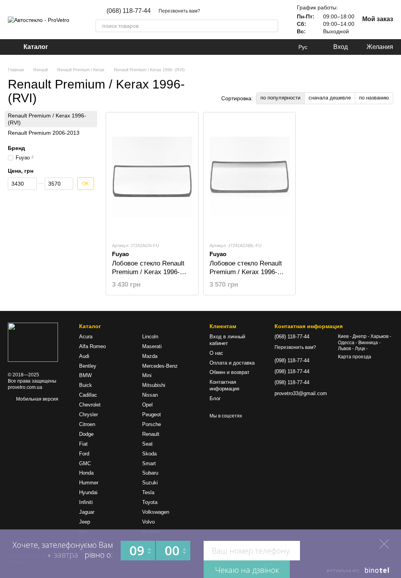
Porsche (151, 424)
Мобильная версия (36, 399)
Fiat (83, 444)
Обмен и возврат (229, 372)
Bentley (87, 366)
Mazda (149, 356)
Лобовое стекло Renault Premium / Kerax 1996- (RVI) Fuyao (148, 272)
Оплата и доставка (232, 363)
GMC (85, 463)
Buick (85, 385)
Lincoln (150, 337)
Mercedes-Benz (160, 366)
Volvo (148, 522)
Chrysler (88, 414)
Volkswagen (155, 512)
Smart (149, 463)
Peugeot (151, 414)
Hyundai (88, 492)
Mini (147, 375)
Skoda (149, 454)
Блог (215, 398)
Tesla (148, 492)
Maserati (152, 346)
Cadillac (88, 395)
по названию (374, 98)
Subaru (150, 473)
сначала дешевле (330, 98)
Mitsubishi (153, 385)
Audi (84, 356)
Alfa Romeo (92, 346)
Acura (85, 337)
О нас (216, 353)
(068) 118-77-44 (129, 11)
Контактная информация (224, 385)
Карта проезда (354, 356)
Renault (150, 434)
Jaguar (86, 512)
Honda (86, 473)
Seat (147, 444)
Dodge (86, 434)
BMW (85, 375)
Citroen (87, 424)
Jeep (84, 522)
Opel (147, 405)
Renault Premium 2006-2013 (43, 133)
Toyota (149, 502)
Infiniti (86, 502)
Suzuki (150, 483)
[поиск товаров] (272, 26)
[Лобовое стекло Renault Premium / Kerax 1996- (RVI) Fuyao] (152, 177)
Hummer (88, 483)
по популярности (280, 98)
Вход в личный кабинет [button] (227, 340)
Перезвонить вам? (179, 11)
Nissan (150, 395)
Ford (84, 454)
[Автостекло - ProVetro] (33, 342)
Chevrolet (90, 405)
